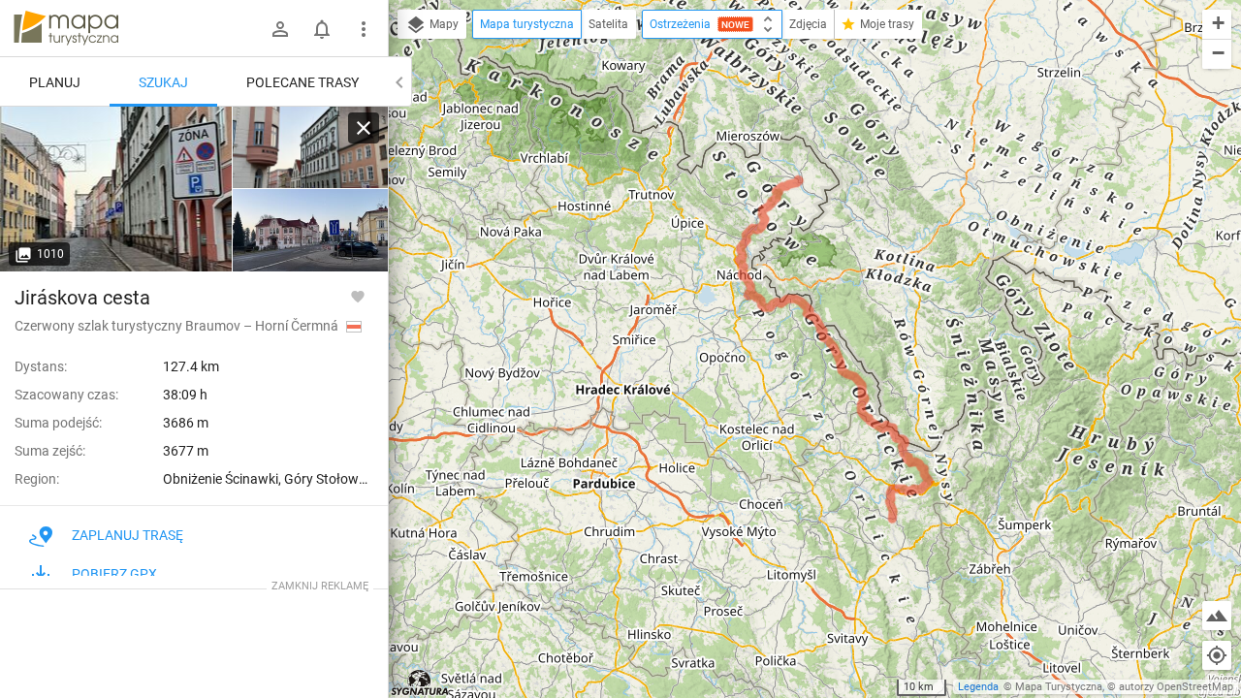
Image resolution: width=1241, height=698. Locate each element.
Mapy (443, 24)
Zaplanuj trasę (127, 535)
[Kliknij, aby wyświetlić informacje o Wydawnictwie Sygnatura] (420, 682)
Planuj (54, 82)
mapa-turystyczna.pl (66, 28)
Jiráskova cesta (82, 297)
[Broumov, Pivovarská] (116, 189)
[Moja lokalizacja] (1216, 655)
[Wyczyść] (363, 127)
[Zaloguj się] (280, 29)
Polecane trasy (302, 82)
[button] (1216, 25)
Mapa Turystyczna (1058, 687)
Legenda (978, 687)
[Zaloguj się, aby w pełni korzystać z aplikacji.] (357, 295)
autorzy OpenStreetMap (1176, 687)
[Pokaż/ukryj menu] (363, 29)
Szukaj (163, 82)
